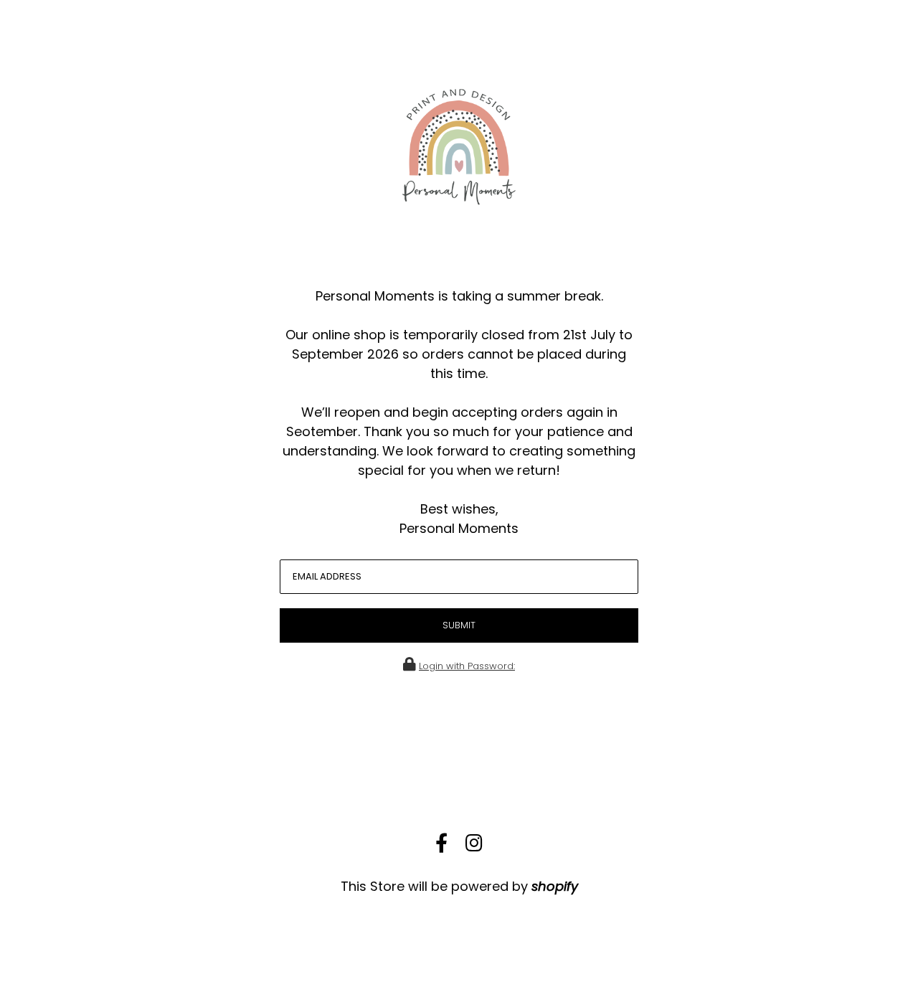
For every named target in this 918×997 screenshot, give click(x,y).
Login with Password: (467, 666)
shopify (554, 886)
